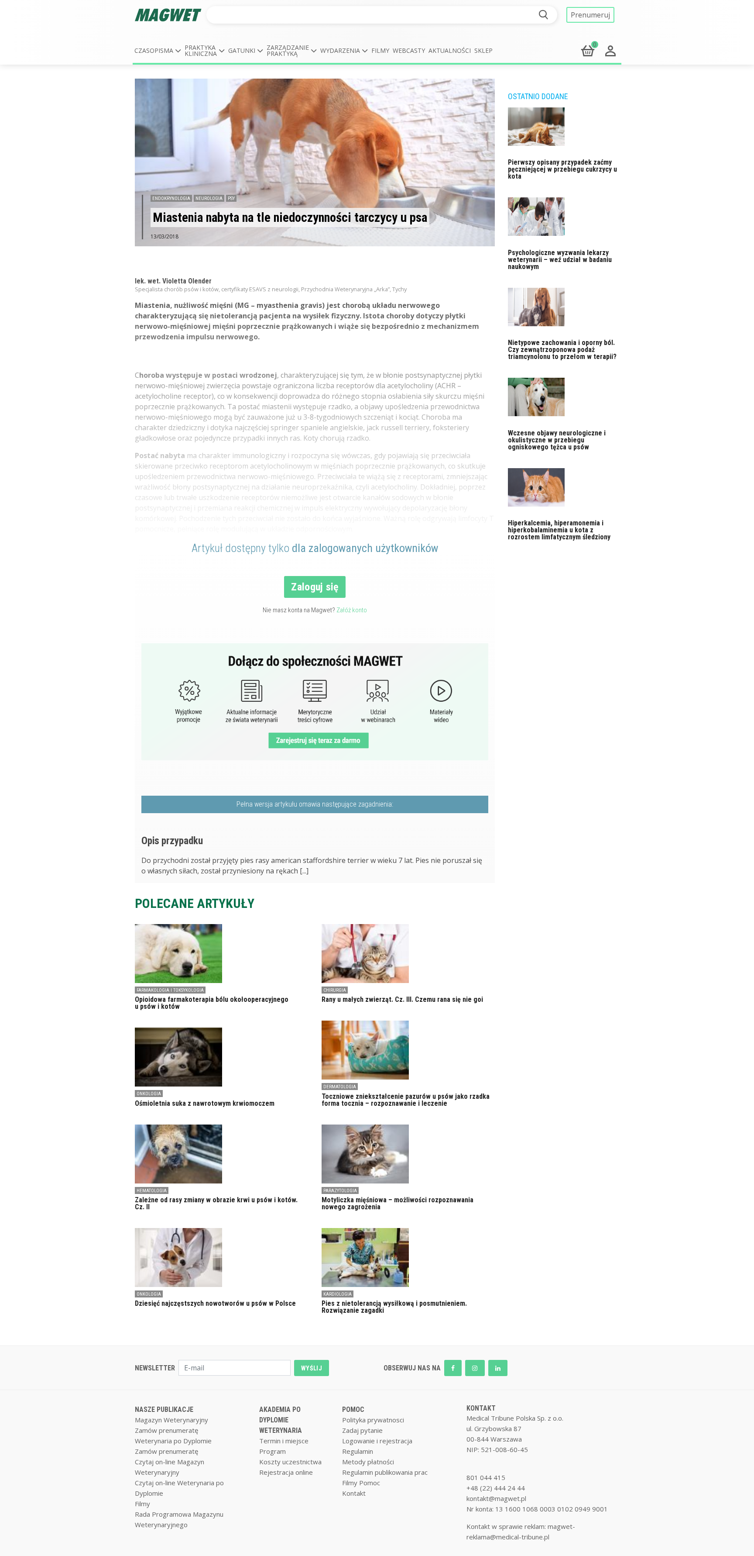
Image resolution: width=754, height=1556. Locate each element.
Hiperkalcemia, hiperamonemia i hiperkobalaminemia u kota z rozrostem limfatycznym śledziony (559, 530)
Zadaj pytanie (362, 1430)
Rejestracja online (286, 1472)
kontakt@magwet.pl (496, 1498)
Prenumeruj (590, 15)
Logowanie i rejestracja (377, 1440)
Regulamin (357, 1451)
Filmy (380, 50)
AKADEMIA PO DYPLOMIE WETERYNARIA (280, 1420)
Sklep (483, 50)
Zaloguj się (315, 587)
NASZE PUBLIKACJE (164, 1409)
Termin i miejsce (283, 1440)
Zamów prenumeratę (166, 1430)
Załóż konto (351, 610)
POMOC (353, 1409)
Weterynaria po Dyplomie (173, 1440)
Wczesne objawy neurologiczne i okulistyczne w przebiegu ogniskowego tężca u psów (557, 440)
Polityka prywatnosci (373, 1419)
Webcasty (409, 50)
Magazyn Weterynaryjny (171, 1419)
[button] (158, 51)
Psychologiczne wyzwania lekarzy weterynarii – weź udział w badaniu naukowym (560, 259)
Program (272, 1451)
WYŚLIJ (311, 1368)
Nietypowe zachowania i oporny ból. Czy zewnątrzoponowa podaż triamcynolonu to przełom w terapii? (562, 349)
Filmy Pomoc (361, 1482)
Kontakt (354, 1493)
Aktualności (449, 50)
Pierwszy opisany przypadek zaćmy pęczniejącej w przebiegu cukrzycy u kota (562, 169)
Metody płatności (368, 1461)
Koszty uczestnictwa (290, 1461)
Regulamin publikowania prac (385, 1472)
